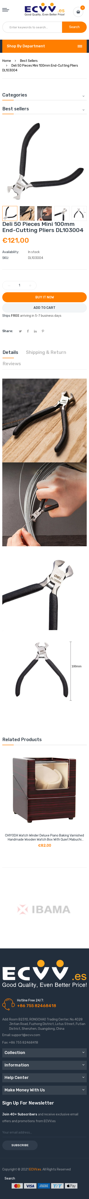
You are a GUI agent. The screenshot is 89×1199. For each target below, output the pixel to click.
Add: (5, 1019)
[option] (9, 213)
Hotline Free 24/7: (30, 1000)
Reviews (12, 363)
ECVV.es (35, 1169)
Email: (6, 1035)
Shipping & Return (46, 352)
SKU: (5, 258)
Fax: (5, 1042)
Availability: (10, 252)
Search (10, 1178)
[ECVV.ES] (45, 7)
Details (10, 352)
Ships (6, 316)
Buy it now (44, 297)
